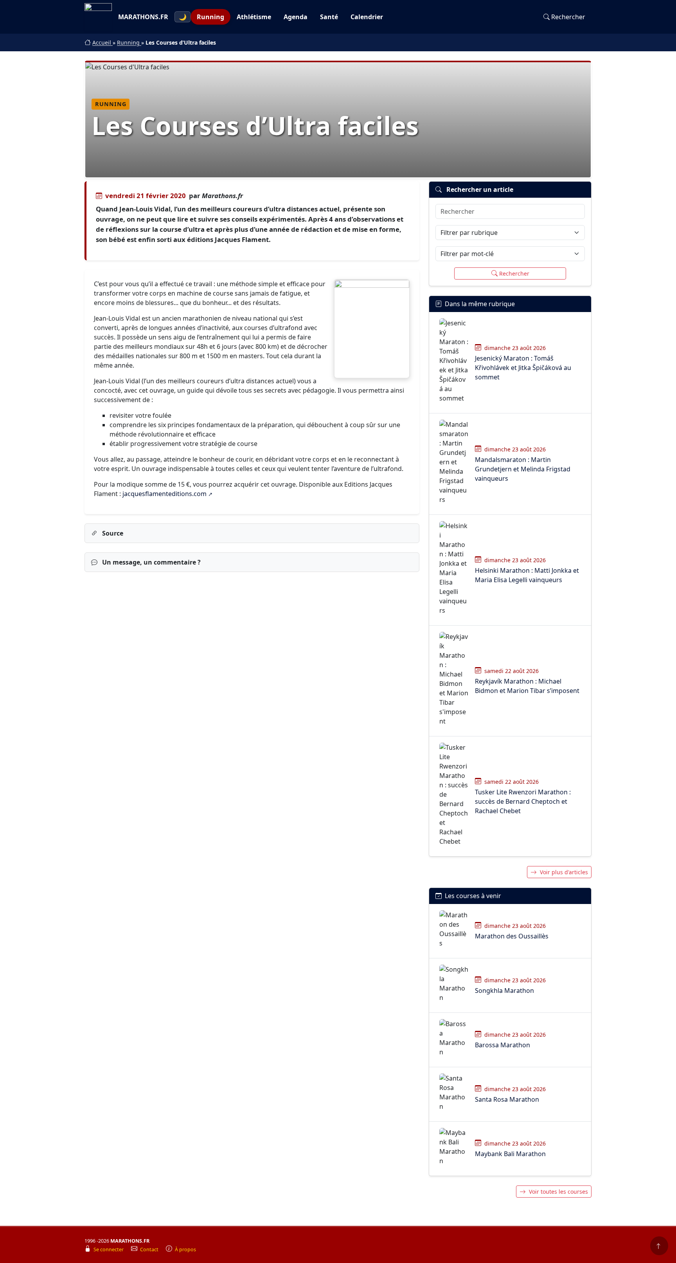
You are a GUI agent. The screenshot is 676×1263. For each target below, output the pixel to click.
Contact (150, 1249)
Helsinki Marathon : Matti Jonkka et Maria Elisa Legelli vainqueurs (527, 575)
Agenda (295, 17)
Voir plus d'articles (564, 872)
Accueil (102, 42)
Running (210, 17)
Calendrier (367, 17)
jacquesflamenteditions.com (164, 493)
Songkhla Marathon (504, 990)
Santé (329, 17)
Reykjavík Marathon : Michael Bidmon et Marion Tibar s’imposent (527, 686)
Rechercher (568, 17)
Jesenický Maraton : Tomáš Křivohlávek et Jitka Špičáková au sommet (523, 367)
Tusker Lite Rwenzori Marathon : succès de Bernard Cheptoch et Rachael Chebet (523, 801)
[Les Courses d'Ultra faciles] (372, 329)
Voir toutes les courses (558, 1191)
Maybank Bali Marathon (510, 1153)
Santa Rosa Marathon (507, 1099)
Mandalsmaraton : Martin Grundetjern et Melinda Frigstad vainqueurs (522, 469)
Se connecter (109, 1249)
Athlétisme (254, 17)
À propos (185, 1249)
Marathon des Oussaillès (511, 936)
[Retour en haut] (659, 1245)
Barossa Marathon (502, 1045)
